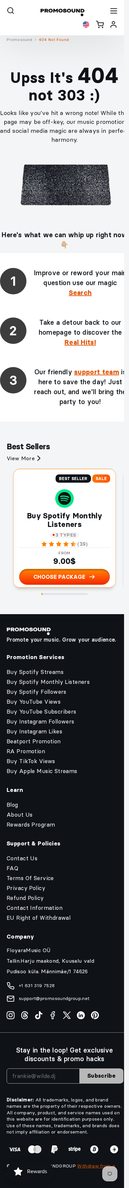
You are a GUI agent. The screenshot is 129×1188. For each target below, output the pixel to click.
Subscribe (101, 1075)
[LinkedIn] (81, 1015)
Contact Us (22, 858)
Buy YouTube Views (34, 701)
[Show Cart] (100, 24)
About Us (19, 814)
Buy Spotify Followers (36, 691)
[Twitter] (67, 1015)
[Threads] (25, 1015)
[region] (64, 41)
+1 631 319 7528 (37, 985)
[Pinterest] (95, 1015)
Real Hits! (80, 342)
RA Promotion (26, 751)
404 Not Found (54, 39)
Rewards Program (31, 824)
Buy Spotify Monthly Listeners (64, 520)
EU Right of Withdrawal (38, 917)
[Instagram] (11, 1015)
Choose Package (59, 577)
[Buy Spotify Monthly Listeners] (64, 498)
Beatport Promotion (34, 741)
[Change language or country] (86, 24)
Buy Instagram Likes (34, 731)
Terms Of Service (30, 878)
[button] (11, 11)
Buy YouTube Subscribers (41, 711)
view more (21, 458)
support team (96, 372)
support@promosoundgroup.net (54, 998)
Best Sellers (28, 446)
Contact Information (35, 907)
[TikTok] (39, 1015)
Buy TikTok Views (31, 761)
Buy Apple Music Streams (42, 771)
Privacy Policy (26, 888)
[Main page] (62, 10)
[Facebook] (53, 1015)
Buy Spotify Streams (35, 672)
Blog (12, 804)
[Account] (113, 24)
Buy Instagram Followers (40, 721)
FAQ (12, 868)
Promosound (19, 39)
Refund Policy (25, 898)
